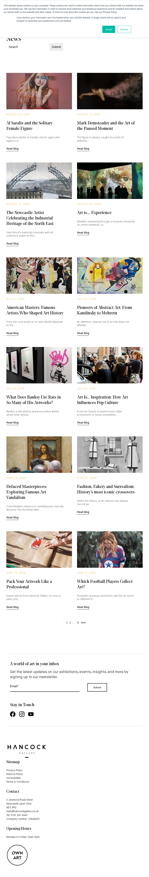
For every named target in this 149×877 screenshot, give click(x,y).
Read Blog (12, 149)
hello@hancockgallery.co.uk (22, 811)
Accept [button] (108, 29)
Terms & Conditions (17, 782)
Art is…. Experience (94, 213)
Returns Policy (14, 774)
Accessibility (13, 778)
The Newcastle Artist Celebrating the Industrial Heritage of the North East (30, 218)
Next (83, 622)
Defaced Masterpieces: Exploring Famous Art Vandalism (26, 492)
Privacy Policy (14, 770)
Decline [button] (124, 29)
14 (77, 622)
